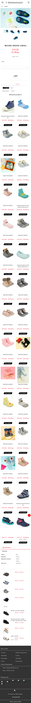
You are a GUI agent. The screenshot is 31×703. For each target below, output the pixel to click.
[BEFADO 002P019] (8, 347)
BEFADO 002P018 (8, 146)
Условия (17, 655)
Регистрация (4, 658)
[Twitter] (6, 673)
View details (8, 125)
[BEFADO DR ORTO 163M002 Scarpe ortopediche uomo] (6, 621)
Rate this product (6, 90)
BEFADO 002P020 (8, 503)
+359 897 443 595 (10, 670)
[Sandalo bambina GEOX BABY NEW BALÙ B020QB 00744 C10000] (23, 198)
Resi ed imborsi (19, 661)
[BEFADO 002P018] (8, 138)
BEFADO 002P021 (23, 146)
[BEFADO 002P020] (8, 496)
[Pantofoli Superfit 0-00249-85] (8, 112)
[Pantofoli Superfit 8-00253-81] (23, 500)
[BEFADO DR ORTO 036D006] (6, 613)
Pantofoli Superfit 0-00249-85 (8, 117)
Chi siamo (3, 652)
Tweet (11, 87)
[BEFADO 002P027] (8, 196)
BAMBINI (6, 6)
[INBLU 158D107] (6, 638)
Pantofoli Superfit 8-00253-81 (23, 504)
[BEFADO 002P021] (23, 138)
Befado (17, 84)
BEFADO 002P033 (8, 295)
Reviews (4, 551)
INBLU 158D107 (15, 636)
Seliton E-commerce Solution (15, 701)
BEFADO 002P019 (8, 354)
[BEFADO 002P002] (23, 110)
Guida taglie (18, 658)
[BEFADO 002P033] (8, 287)
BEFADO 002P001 (8, 414)
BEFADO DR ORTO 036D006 (17, 610)
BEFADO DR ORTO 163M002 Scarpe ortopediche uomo (18, 620)
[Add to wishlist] (28, 71)
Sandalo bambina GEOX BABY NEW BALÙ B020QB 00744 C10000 (23, 206)
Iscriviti (5, 606)
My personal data (16, 697)
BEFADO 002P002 (23, 116)
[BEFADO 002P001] (8, 407)
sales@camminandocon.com (12, 667)
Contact (2, 661)
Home (2, 6)
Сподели (6, 87)
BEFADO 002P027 (8, 205)
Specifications (6, 547)
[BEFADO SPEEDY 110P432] (15, 27)
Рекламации (4, 655)
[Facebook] (2, 673)
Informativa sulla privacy (21, 652)
